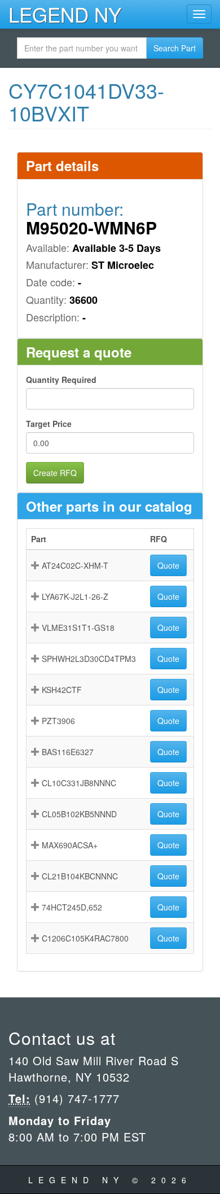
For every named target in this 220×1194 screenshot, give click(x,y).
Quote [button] (168, 565)
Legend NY (64, 14)
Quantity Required (61, 379)
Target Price (49, 423)
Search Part (174, 48)
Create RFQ (55, 472)
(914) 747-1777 (75, 1098)
